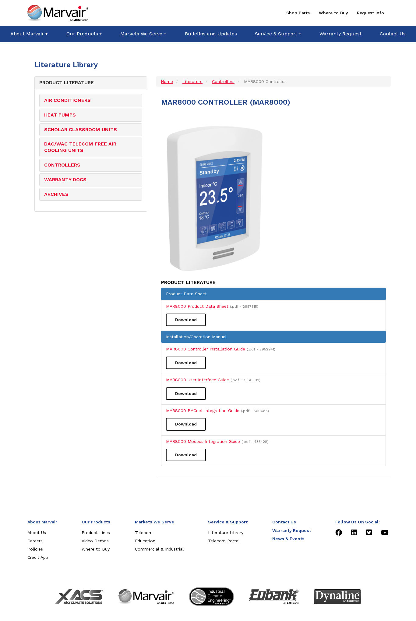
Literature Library (225, 532)
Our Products (82, 34)
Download (186, 319)
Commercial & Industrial (159, 549)
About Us (36, 532)
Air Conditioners (67, 100)
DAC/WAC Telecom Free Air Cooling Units (80, 147)
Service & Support (276, 34)
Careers (35, 540)
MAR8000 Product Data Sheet (212, 306)
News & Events (288, 538)
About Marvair (27, 34)
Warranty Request (340, 34)
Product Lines (96, 532)
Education (145, 540)
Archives (56, 194)
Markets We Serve (141, 34)
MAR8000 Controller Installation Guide (220, 348)
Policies (35, 549)
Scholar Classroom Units (80, 129)
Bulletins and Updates (211, 34)
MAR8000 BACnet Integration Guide (217, 410)
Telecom (144, 532)
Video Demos (95, 540)
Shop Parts (298, 12)
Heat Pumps (60, 115)
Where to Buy (333, 12)
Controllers (62, 165)
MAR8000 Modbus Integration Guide (217, 441)
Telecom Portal (224, 540)
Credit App (37, 557)
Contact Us (393, 34)
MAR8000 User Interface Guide (213, 379)
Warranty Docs (65, 179)
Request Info (370, 12)
